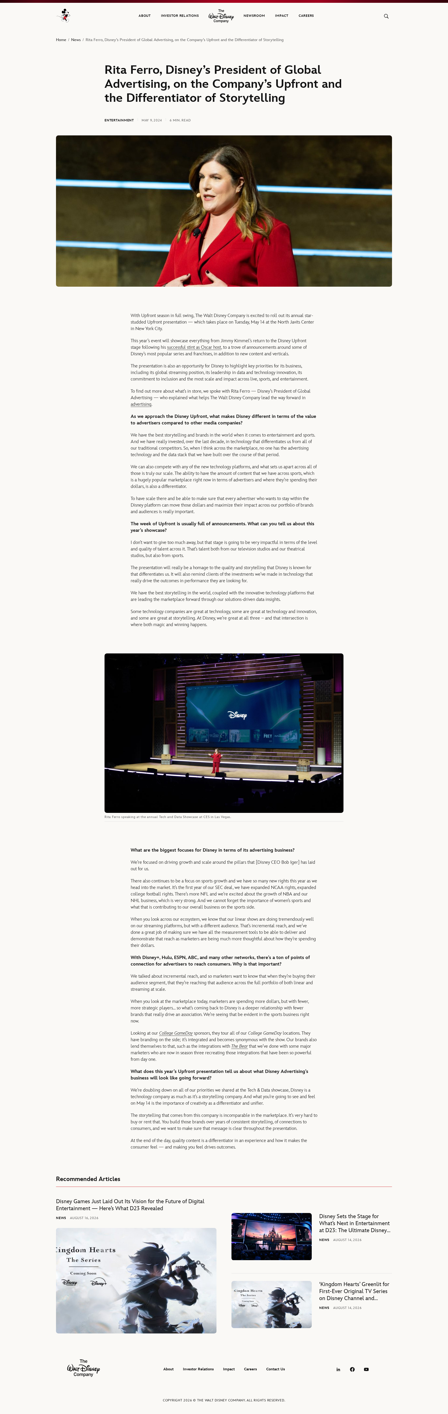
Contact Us (275, 1369)
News (76, 40)
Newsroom (254, 16)
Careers (306, 16)
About (145, 16)
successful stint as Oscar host (194, 347)
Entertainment (119, 120)
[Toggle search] (386, 16)
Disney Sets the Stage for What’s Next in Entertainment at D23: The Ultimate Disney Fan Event (354, 1223)
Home (61, 40)
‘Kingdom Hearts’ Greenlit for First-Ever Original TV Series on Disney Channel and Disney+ (354, 1291)
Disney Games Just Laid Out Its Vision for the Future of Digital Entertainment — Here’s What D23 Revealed (130, 1205)
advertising (141, 404)
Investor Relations (180, 16)
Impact (281, 16)
